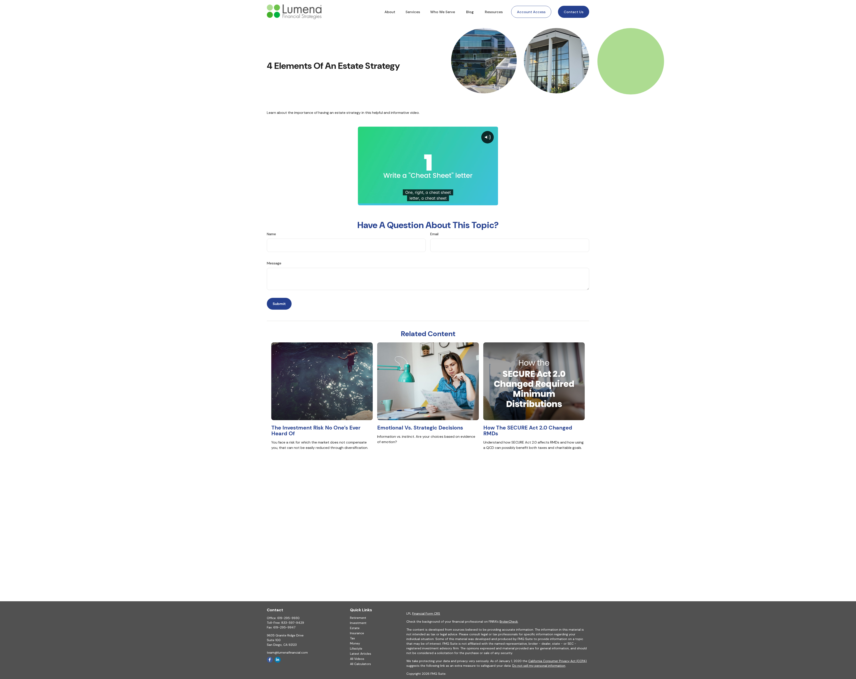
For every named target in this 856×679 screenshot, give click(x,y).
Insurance (357, 633)
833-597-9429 (292, 623)
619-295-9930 (288, 618)
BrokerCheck (509, 622)
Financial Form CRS (426, 614)
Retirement (358, 618)
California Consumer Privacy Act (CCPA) (557, 661)
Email (434, 234)
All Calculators (360, 664)
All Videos (357, 659)
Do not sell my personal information (538, 666)
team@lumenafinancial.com (287, 652)
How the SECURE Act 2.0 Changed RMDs (527, 430)
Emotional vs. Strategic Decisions (420, 427)
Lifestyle (356, 648)
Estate (355, 628)
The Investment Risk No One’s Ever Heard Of (315, 430)
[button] (390, 12)
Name (271, 234)
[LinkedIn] (278, 660)
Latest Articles (360, 654)
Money (355, 643)
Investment (358, 623)
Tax (352, 638)
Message (274, 263)
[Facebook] (270, 660)
